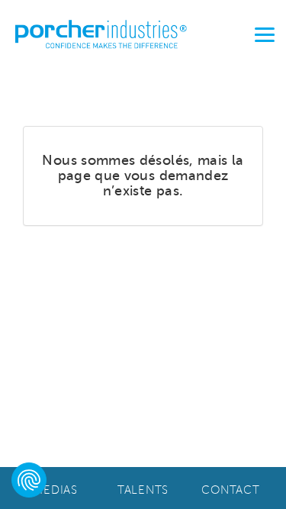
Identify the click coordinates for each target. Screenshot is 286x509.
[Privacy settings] (29, 480)
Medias (55, 490)
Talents (143, 490)
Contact (230, 490)
